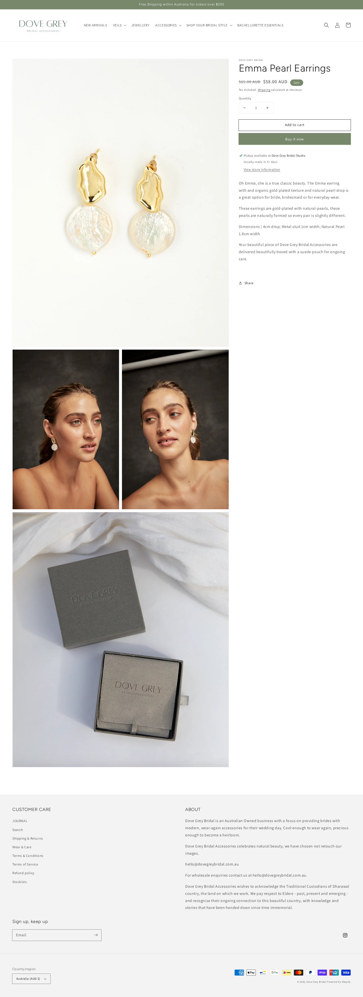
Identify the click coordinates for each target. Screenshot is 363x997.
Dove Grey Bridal (316, 981)
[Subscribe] (95, 935)
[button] (326, 25)
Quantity (245, 98)
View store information (262, 169)
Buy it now (294, 139)
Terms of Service (25, 864)
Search (17, 830)
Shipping (264, 90)
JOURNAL (19, 821)
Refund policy (23, 873)
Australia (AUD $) (28, 979)
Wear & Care (22, 847)
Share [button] (249, 283)
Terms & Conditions (27, 855)
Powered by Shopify (339, 981)
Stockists (19, 882)
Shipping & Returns (27, 838)
